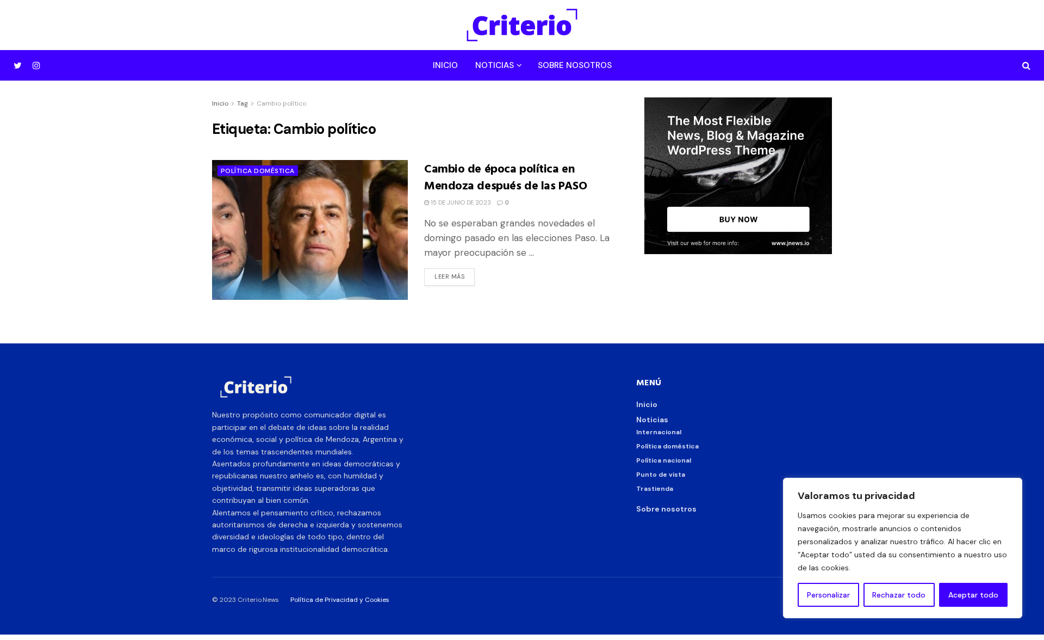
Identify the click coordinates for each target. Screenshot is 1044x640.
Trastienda (654, 488)
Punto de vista (660, 474)
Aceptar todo (973, 595)
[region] (902, 548)
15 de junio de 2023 (460, 202)
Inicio (445, 65)
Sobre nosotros (575, 65)
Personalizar (828, 595)
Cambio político (281, 103)
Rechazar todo (898, 595)
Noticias (494, 65)
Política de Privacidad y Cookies (339, 599)
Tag (242, 103)
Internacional (658, 432)
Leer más (449, 276)
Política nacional (663, 460)
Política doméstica (258, 171)
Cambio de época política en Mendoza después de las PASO (505, 176)
